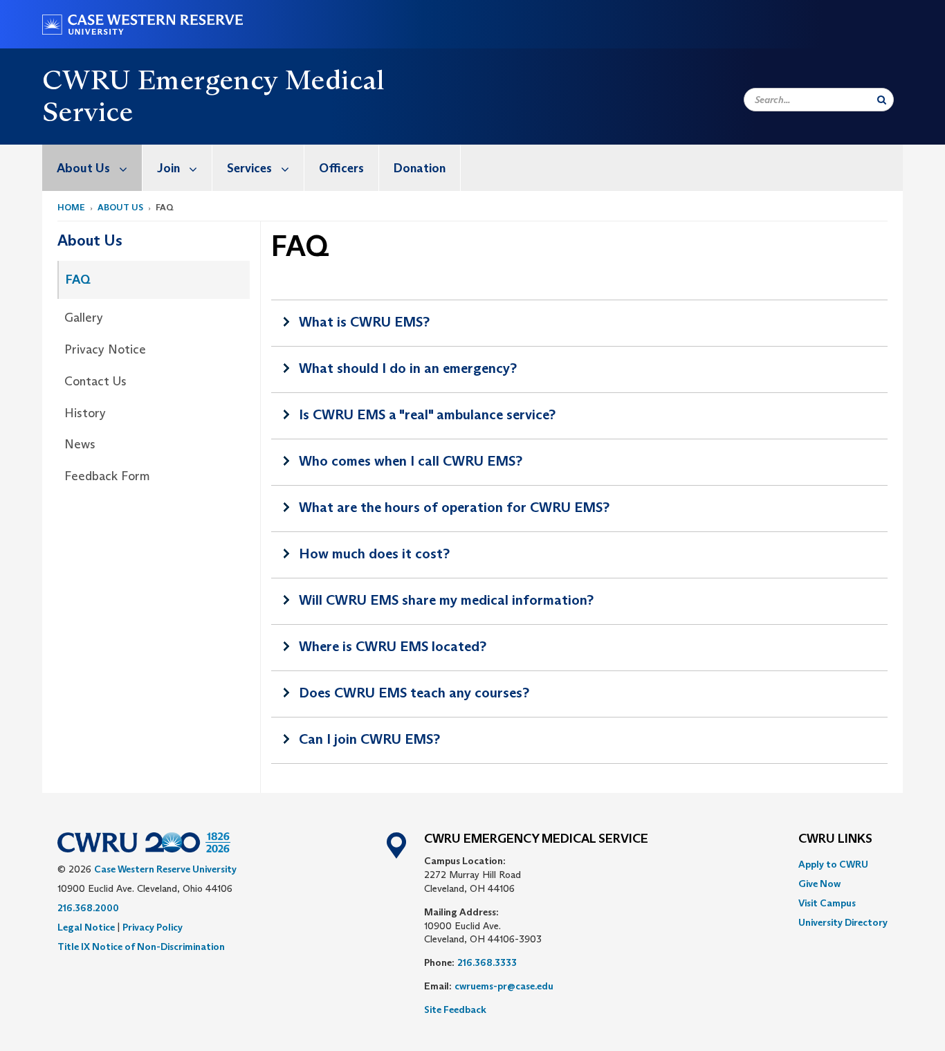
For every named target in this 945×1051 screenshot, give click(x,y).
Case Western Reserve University (165, 869)
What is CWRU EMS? (364, 321)
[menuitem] (92, 168)
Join (168, 168)
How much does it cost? (374, 553)
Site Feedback (455, 1009)
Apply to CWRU (833, 864)
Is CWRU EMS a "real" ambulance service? (427, 414)
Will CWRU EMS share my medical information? (446, 600)
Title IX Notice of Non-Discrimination (141, 946)
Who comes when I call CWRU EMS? (410, 461)
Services (249, 168)
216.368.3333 (487, 962)
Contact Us (95, 381)
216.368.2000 (88, 908)
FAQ (78, 279)
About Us (83, 168)
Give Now (819, 883)
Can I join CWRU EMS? (369, 739)
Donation (420, 168)
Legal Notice (86, 927)
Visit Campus (827, 903)
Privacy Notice (105, 349)
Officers (341, 168)
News (79, 444)
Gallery (83, 317)
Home (71, 207)
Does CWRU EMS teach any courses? (414, 692)
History (85, 413)
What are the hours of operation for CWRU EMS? (454, 507)
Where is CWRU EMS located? (392, 646)
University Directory (843, 922)
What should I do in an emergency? (408, 368)
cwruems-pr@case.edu (504, 986)
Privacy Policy (152, 927)
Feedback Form (107, 476)
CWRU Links (835, 839)
